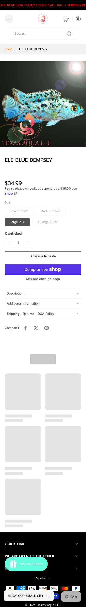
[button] (43, 256)
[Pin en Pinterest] (46, 328)
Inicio (8, 49)
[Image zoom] (43, 104)
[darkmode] (77, 19)
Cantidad (13, 233)
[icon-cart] (66, 19)
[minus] (10, 243)
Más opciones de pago (43, 279)
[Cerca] (48, 596)
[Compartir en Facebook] (25, 328)
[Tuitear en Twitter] (36, 328)
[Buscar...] (69, 33)
